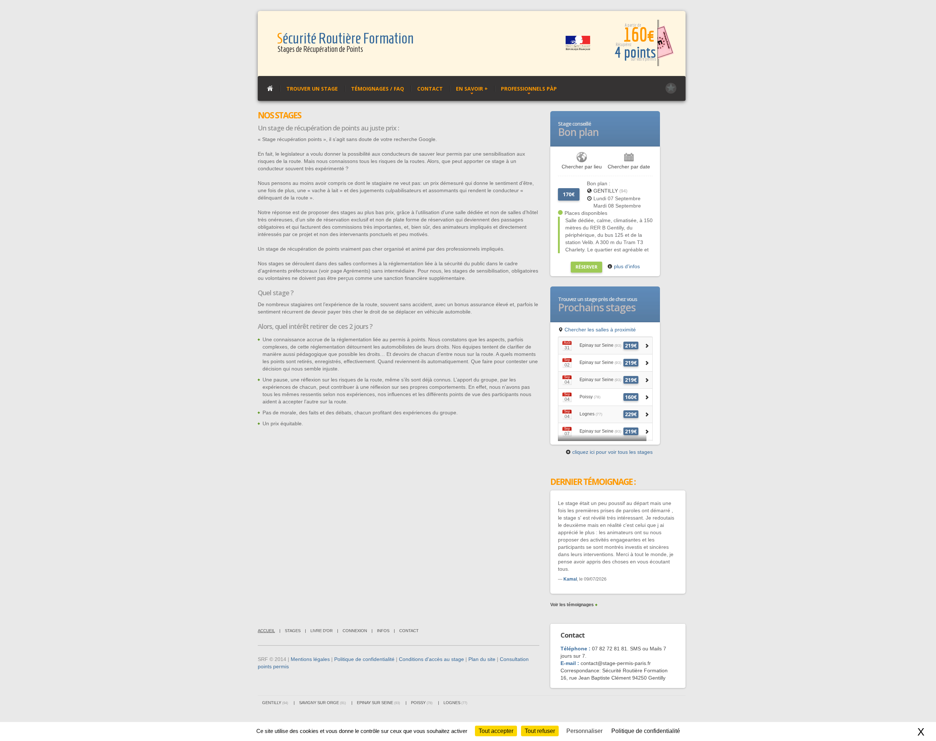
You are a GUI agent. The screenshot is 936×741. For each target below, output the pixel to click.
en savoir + (472, 89)
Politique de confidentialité (364, 659)
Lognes (455, 702)
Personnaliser (584, 731)
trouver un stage (312, 89)
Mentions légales (310, 659)
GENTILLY (610, 191)
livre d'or (321, 630)
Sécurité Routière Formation (345, 38)
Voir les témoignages (572, 604)
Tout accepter (496, 731)
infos (383, 630)
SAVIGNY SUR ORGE (322, 702)
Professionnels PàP (529, 89)
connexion (355, 630)
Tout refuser (540, 731)
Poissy (422, 702)
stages (293, 630)
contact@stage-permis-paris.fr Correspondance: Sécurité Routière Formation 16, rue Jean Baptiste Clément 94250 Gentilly (614, 670)
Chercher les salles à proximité (599, 329)
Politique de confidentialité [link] (645, 731)
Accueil (266, 630)
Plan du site (481, 659)
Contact (430, 89)
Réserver (586, 267)
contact (409, 630)
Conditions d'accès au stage (431, 659)
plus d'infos (626, 266)
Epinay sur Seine (378, 702)
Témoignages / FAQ (377, 89)
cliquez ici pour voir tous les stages (612, 452)
